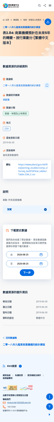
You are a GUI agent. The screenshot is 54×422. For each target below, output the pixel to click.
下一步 (27, 272)
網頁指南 (7, 375)
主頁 (7, 20)
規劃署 (6, 99)
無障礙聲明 (7, 378)
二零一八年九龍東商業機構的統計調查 (21, 27)
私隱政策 (19, 375)
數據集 (16, 20)
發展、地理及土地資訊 (32, 20)
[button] (42, 254)
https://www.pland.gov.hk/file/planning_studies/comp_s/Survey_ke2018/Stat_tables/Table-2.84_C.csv (33, 169)
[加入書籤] (47, 85)
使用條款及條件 (34, 375)
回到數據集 (24, 341)
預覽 (9, 209)
